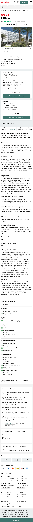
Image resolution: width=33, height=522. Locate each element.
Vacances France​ (5, 487)
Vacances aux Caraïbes (7, 480)
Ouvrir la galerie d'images (30, 45)
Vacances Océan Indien (7, 478)
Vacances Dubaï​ (21, 487)
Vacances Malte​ (5, 496)
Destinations (6, 473)
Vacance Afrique (5, 483)
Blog (16, 460)
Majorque (9, 6)
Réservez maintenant (16, 96)
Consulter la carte (9, 24)
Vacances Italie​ (5, 490)
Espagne (3, 6)
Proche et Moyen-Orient (7, 485)
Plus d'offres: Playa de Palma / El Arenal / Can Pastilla (15, 381)
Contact (24, 2)
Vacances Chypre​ (5, 494)
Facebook (27, 460)
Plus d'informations (22, 516)
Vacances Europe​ (5, 476)
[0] (18, 2)
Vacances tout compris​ (23, 490)
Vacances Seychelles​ (22, 485)
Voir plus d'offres (6, 123)
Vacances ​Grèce (21, 476)
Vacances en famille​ (22, 494)
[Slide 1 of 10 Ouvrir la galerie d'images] (16, 37)
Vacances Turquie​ (21, 480)
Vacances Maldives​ (6, 492)
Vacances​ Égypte (21, 483)
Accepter (16, 520)
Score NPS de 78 (10, 423)
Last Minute (20, 492)
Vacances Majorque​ (22, 478)
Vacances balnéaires (22, 496)
